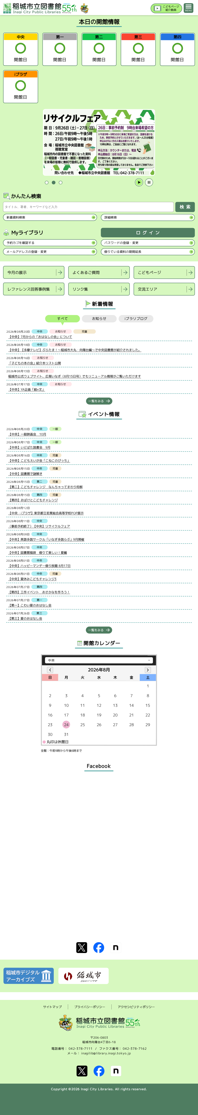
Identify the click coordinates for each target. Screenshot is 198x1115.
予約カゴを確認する (20, 243)
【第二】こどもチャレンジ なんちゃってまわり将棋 (45, 487)
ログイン (149, 233)
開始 (139, 182)
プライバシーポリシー (89, 1007)
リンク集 (80, 289)
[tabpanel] (99, 142)
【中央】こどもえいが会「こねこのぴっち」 (39, 460)
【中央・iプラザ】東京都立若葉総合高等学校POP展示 (46, 513)
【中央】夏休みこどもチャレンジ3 (32, 579)
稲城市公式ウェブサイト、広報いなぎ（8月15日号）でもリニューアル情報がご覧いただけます (74, 376)
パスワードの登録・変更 (121, 243)
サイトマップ (52, 1007)
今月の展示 (17, 272)
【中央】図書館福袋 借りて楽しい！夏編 (37, 552)
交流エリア (147, 289)
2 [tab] (53, 182)
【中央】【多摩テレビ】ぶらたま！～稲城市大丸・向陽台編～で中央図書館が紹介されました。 (74, 350)
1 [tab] (46, 182)
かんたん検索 (26, 196)
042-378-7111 (81, 1048)
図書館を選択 (3, 300)
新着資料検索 (16, 217)
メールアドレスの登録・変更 (26, 252)
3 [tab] (60, 182)
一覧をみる (96, 401)
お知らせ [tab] (99, 318)
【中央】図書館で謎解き (25, 474)
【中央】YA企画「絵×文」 (26, 389)
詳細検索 (110, 217)
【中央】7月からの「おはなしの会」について (40, 337)
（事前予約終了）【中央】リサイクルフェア (39, 526)
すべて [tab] (62, 318)
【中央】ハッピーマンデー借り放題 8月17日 (39, 566)
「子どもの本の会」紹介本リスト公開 (34, 363)
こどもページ (149, 272)
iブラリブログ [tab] (136, 318)
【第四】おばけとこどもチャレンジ (33, 500)
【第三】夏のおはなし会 (25, 618)
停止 (149, 182)
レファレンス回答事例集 (28, 289)
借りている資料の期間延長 (122, 252)
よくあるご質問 (86, 272)
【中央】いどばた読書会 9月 (29, 447)
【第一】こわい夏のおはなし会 (29, 605)
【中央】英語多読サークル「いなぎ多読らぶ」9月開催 (46, 539)
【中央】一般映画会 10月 (27, 434)
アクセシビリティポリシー (136, 1007)
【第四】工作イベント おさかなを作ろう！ (39, 592)
